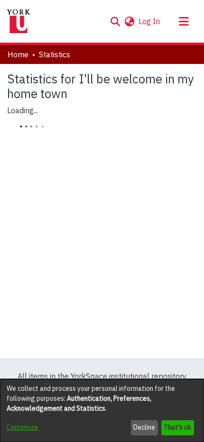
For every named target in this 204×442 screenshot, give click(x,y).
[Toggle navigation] (183, 21)
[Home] (18, 21)
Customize (22, 427)
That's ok (177, 427)
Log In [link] (150, 21)
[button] (115, 21)
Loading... (22, 110)
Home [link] (18, 54)
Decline (144, 427)
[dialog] (102, 410)
